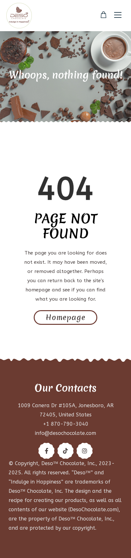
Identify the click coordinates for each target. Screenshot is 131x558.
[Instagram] (85, 451)
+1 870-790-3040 (65, 424)
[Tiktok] (65, 451)
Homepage (66, 317)
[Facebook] (46, 451)
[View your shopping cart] (103, 15)
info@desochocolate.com (65, 433)
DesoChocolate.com (93, 509)
